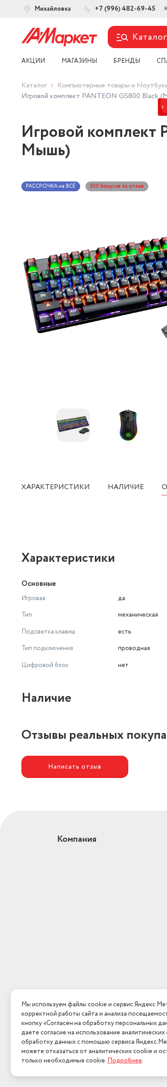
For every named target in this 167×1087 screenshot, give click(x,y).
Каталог (34, 85)
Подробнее (124, 1060)
